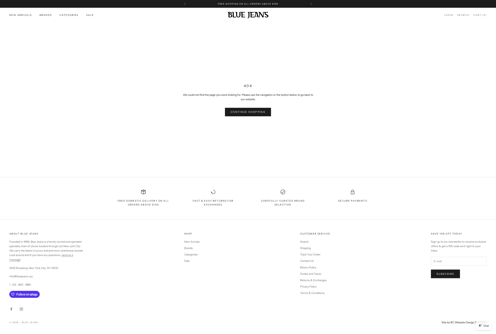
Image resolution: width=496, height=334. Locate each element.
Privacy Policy (308, 286)
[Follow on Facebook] (11, 309)
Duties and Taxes (310, 274)
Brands (46, 15)
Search (304, 241)
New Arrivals (20, 15)
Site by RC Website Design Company (464, 322)
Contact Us (307, 261)
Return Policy (308, 267)
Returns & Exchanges (313, 280)
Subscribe (445, 273)
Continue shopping (248, 111)
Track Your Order (310, 254)
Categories (68, 15)
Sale (90, 15)
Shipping (305, 248)
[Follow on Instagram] (21, 309)
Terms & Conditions (312, 293)
